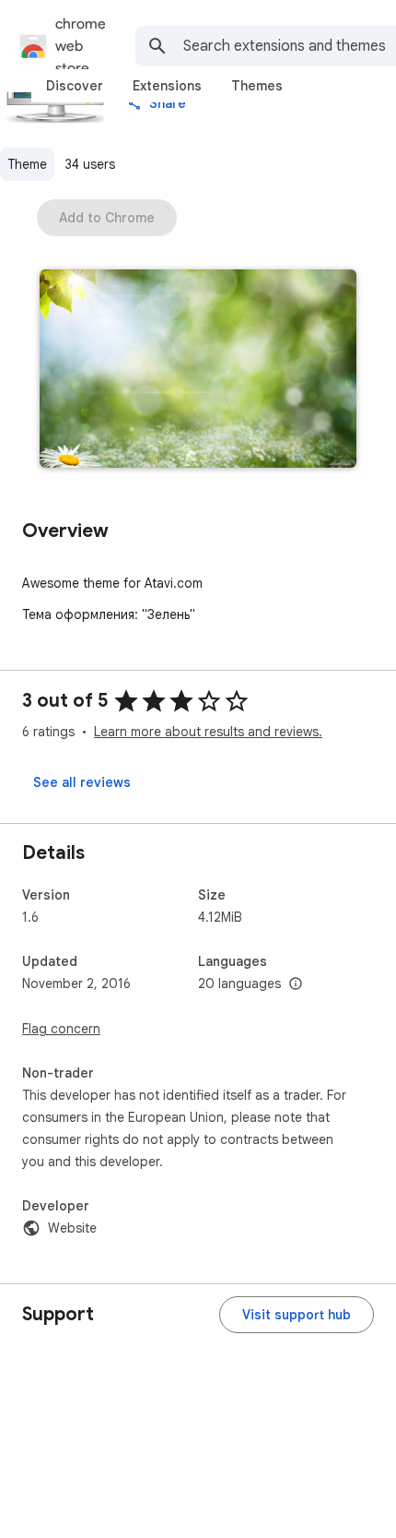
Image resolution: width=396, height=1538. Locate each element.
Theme (27, 164)
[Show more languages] (296, 984)
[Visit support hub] (296, 1315)
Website (72, 1228)
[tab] (74, 85)
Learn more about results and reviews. (208, 731)
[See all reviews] (82, 782)
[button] (198, 370)
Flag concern (61, 1028)
